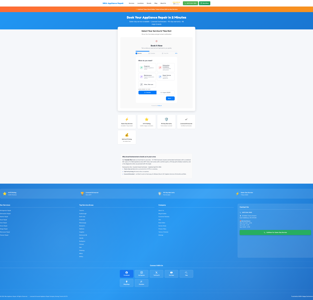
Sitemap (160, 235)
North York (82, 216)
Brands (149, 3)
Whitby (81, 256)
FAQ (159, 219)
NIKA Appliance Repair (113, 3)
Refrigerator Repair (5, 210)
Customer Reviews (163, 216)
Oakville (81, 238)
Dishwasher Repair (5, 213)
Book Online (161, 223)
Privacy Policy (162, 229)
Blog (156, 3)
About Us (163, 3)
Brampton (82, 226)
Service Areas (162, 226)
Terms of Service (163, 232)
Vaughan (81, 232)
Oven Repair (3, 223)
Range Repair (4, 229)
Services (131, 3)
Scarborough (82, 213)
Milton (81, 253)
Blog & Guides (162, 213)
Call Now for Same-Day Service (276, 232)
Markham (81, 229)
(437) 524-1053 (247, 212)
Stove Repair (3, 226)
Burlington (82, 241)
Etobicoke (82, 219)
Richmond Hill (83, 235)
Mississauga (82, 223)
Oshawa (81, 244)
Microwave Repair (5, 232)
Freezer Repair (4, 235)
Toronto (81, 210)
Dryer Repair (3, 219)
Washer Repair (4, 216)
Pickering (81, 250)
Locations (141, 3)
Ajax (80, 247)
